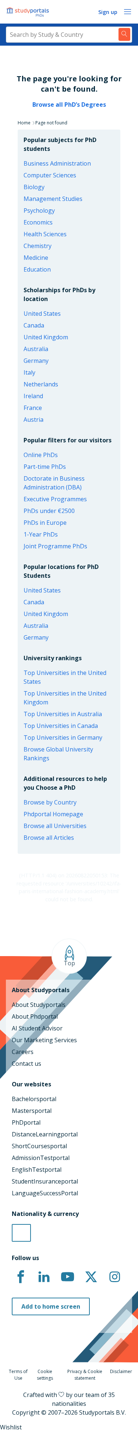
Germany (36, 361)
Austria (33, 419)
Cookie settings (45, 1374)
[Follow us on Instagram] (114, 1277)
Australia (36, 349)
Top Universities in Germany (63, 737)
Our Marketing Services (44, 1040)
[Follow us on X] (91, 1277)
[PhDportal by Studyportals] (29, 12)
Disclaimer (121, 1371)
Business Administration (57, 163)
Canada (34, 325)
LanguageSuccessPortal (45, 1193)
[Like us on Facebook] (20, 1277)
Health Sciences (45, 234)
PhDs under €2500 (49, 511)
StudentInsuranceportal (45, 1181)
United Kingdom (46, 337)
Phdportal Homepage (53, 814)
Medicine (36, 258)
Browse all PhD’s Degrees (69, 104)
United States (42, 314)
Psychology (39, 210)
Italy (29, 372)
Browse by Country (50, 802)
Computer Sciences (50, 175)
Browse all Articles (49, 838)
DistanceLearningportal (45, 1134)
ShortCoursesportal (39, 1146)
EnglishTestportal (36, 1170)
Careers (22, 1052)
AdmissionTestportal (41, 1158)
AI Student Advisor (37, 1028)
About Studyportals (39, 1005)
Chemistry (38, 246)
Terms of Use (18, 1374)
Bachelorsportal (34, 1099)
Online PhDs (41, 455)
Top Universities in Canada (61, 726)
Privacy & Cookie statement (84, 1374)
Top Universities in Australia (63, 714)
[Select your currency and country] (21, 1233)
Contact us (26, 1064)
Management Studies (53, 199)
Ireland (33, 396)
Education (37, 269)
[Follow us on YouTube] (68, 1277)
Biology (34, 187)
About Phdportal (35, 1016)
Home (24, 123)
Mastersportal (32, 1111)
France (33, 408)
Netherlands (41, 384)
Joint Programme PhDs (55, 546)
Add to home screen (50, 1306)
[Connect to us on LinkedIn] (44, 1277)
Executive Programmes (55, 499)
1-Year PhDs (41, 534)
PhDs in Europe (45, 523)
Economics (38, 222)
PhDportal (26, 1122)
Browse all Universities (55, 826)
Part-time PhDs (45, 467)
